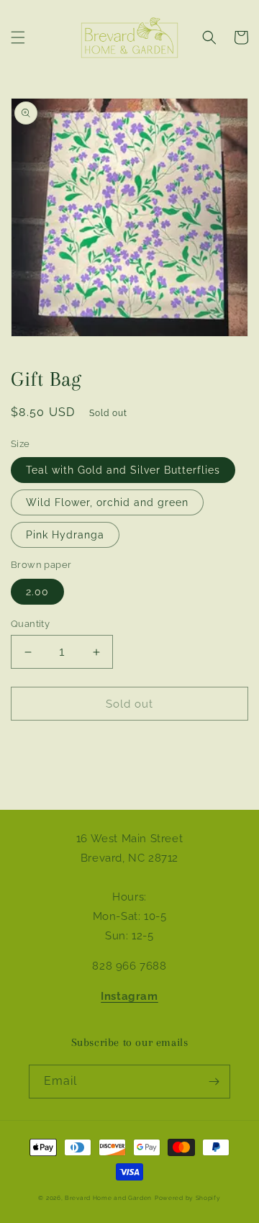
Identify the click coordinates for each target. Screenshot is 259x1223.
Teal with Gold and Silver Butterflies (123, 470)
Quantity (30, 623)
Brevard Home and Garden (108, 1197)
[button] (18, 37)
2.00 (37, 591)
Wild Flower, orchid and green (107, 502)
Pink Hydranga (65, 535)
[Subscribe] (214, 1081)
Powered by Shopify (188, 1197)
